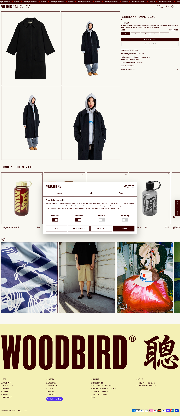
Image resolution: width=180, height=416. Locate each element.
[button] (167, 7)
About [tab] (121, 193)
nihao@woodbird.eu (146, 385)
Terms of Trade (99, 394)
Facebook (51, 383)
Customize (100, 228)
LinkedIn (51, 394)
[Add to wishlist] (41, 174)
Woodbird (8, 410)
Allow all (123, 228)
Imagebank (6, 397)
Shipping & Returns (101, 386)
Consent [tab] (59, 193)
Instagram (51, 386)
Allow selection (78, 228)
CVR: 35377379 (19, 411)
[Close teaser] (174, 217)
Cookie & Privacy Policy (104, 388)
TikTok (49, 388)
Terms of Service (100, 391)
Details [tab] (90, 193)
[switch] (78, 220)
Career (4, 391)
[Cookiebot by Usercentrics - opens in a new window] (125, 186)
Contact (5, 394)
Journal (5, 388)
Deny (56, 228)
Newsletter (97, 383)
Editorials (7, 386)
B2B (93, 397)
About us (6, 383)
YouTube (50, 391)
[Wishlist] (172, 7)
